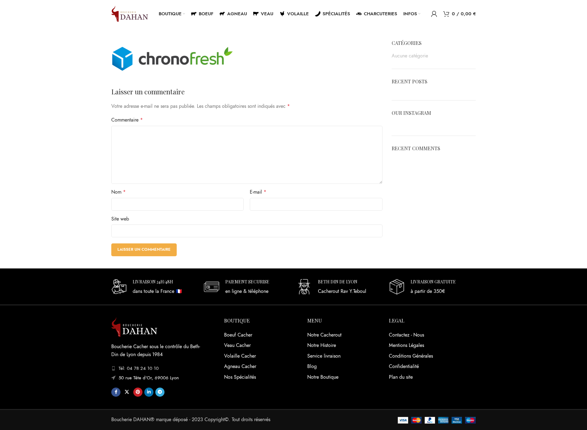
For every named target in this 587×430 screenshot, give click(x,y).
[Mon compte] (434, 14)
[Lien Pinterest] (137, 392)
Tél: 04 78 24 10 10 (139, 368)
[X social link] (126, 392)
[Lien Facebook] (115, 392)
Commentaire (127, 120)
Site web (120, 219)
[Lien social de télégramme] (159, 392)
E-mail (258, 192)
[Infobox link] (154, 287)
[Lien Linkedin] (148, 392)
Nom (118, 192)
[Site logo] (129, 13)
